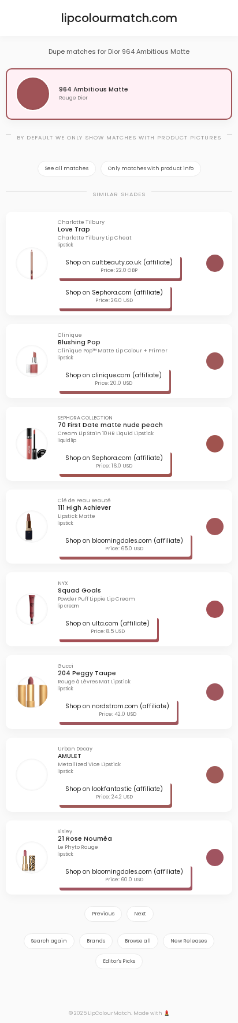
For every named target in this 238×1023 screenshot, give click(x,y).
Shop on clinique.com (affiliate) (113, 375)
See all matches (66, 168)
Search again (49, 940)
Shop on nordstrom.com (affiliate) (117, 706)
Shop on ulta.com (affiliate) (107, 623)
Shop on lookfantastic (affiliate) (114, 789)
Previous (103, 913)
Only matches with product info (151, 168)
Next (140, 913)
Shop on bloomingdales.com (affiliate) (124, 540)
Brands (96, 940)
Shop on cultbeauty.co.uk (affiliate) (119, 262)
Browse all (138, 940)
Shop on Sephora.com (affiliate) (114, 292)
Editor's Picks (119, 961)
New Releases (188, 940)
